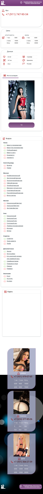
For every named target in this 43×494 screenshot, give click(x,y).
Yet (21, 125)
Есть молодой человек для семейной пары (14, 257)
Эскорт (9, 251)
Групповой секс (12, 223)
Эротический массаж (14, 178)
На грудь (10, 278)
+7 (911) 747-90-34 (16, 14)
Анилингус (10, 157)
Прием (9, 168)
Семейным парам (12, 261)
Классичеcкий (11, 216)
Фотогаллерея (12, 76)
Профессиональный (13, 175)
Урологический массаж (14, 180)
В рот (8, 276)
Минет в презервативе (14, 145)
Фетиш (9, 231)
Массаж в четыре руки (14, 188)
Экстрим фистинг (12, 208)
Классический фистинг (14, 203)
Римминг (10, 268)
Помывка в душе (12, 263)
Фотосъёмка (11, 254)
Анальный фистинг (13, 205)
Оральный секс (12, 221)
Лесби (9, 243)
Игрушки (10, 228)
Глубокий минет (12, 150)
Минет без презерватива (15, 147)
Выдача (9, 165)
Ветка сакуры (11, 195)
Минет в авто (11, 152)
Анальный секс (12, 218)
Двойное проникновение (15, 226)
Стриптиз (10, 238)
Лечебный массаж (13, 185)
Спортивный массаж (13, 190)
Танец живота (11, 241)
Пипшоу (9, 266)
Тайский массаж (12, 183)
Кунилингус (10, 155)
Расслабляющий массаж (15, 193)
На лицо (9, 281)
